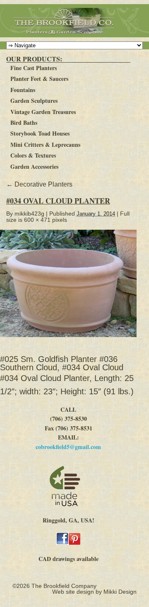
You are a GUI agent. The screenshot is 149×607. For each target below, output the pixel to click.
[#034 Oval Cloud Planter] (72, 341)
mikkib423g (29, 213)
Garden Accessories (34, 166)
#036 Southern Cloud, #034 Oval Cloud (61, 363)
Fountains (22, 89)
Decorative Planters (39, 184)
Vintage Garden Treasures (43, 111)
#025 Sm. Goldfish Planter (48, 359)
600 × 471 (37, 219)
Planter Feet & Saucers (39, 78)
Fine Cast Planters (33, 67)
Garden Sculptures (34, 100)
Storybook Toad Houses (40, 133)
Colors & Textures (33, 155)
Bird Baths (23, 122)
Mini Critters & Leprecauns (45, 144)
